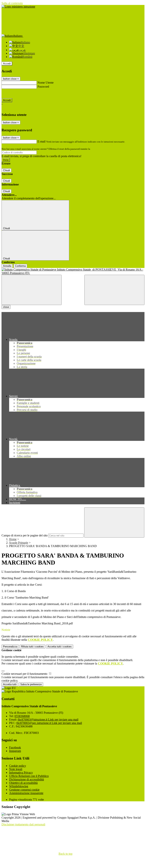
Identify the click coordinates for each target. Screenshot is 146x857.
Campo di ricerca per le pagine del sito (25, 535)
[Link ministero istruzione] (18, 6)
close (6, 307)
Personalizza (10, 646)
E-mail (41, 141)
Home (13, 539)
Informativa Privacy (21, 772)
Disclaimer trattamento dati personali (23, 824)
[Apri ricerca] (114, 290)
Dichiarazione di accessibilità (26, 779)
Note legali (15, 769)
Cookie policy (17, 765)
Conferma (20, 266)
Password (43, 86)
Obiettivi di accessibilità (23, 782)
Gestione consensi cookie (24, 789)
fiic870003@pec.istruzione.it (49, 723)
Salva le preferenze (31, 684)
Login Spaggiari (99, 148)
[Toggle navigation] (32, 290)
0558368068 (22, 716)
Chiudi (6, 170)
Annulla (7, 266)
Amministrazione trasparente (26, 793)
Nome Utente (45, 82)
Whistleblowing (18, 786)
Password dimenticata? (15, 93)
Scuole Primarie (18, 542)
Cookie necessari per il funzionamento (25, 673)
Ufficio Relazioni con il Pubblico (29, 776)
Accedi (7, 63)
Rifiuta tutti (32, 646)
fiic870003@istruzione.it (48, 719)
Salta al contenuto (12, 3)
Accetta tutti (60, 646)
